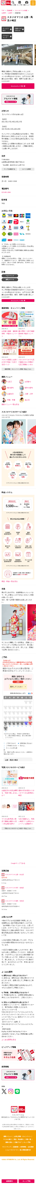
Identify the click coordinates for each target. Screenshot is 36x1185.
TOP (3, 10)
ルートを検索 (26, 169)
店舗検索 (9, 10)
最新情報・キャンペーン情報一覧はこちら (18, 369)
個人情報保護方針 (25, 1150)
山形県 (4, 13)
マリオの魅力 (7, 1139)
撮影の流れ (9, 1142)
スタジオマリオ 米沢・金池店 (14, 887)
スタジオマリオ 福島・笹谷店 (14, 901)
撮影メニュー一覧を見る (10, 404)
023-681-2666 (6, 192)
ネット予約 (26, 1181)
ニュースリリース (12, 1150)
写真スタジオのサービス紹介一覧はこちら (18, 828)
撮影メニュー (8, 1136)
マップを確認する (9, 169)
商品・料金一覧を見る (10, 581)
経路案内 (9, 1181)
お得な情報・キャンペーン (22, 1136)
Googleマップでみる (18, 863)
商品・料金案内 (19, 1139)
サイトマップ (6, 1147)
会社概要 (31, 1147)
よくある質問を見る (9, 1040)
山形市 (10, 13)
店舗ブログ (18, 1142)
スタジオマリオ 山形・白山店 (14, 874)
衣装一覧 (28, 1139)
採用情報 (23, 1147)
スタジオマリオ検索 (21, 10)
